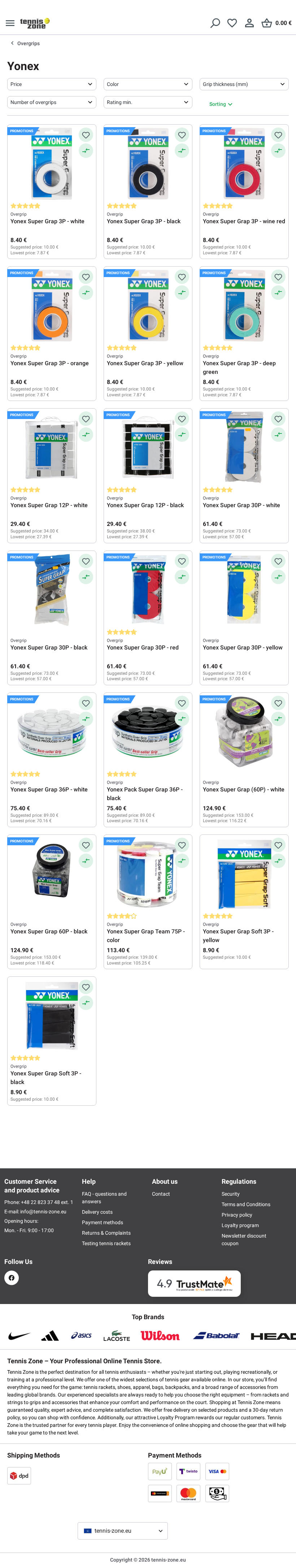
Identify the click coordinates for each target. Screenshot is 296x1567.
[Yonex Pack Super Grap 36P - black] (148, 732)
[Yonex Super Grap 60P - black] (52, 874)
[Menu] (10, 23)
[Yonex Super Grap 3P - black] (148, 164)
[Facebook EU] (11, 1277)
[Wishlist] (232, 23)
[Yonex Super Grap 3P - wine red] (244, 164)
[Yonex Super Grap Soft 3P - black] (52, 1016)
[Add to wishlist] (86, 135)
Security (231, 1194)
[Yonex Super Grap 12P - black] (148, 447)
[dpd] (19, 1475)
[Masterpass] (160, 1493)
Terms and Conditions (246, 1204)
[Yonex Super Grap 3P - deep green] (244, 305)
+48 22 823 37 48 (41, 1202)
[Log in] (249, 23)
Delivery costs (97, 1212)
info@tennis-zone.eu (43, 1211)
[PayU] (160, 1471)
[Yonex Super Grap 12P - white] (52, 447)
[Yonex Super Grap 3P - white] (52, 164)
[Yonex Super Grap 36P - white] (52, 732)
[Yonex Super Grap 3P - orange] (52, 305)
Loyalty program (240, 1225)
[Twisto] (188, 1471)
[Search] (215, 23)
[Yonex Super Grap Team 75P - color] (148, 874)
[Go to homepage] (35, 23)
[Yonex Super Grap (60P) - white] (244, 732)
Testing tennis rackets (106, 1243)
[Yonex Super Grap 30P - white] (244, 447)
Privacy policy (237, 1215)
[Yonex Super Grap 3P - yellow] (148, 305)
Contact (161, 1194)
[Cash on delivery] (217, 1493)
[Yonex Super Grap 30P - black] (52, 590)
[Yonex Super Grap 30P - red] (148, 590)
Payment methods (102, 1222)
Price (16, 84)
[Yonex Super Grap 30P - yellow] (244, 590)
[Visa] (217, 1471)
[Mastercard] (188, 1493)
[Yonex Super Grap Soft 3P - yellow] (244, 874)
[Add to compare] (86, 150)
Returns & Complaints (106, 1233)
